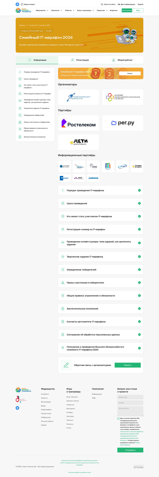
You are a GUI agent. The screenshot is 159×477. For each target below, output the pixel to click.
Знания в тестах (73, 401)
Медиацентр (41, 10)
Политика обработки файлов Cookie (79, 472)
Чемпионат (55, 10)
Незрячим (113, 10)
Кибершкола (46, 417)
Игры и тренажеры (84, 10)
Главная (22, 25)
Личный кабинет (47, 421)
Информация (97, 394)
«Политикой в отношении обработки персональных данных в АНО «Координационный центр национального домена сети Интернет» (131, 436)
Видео (43, 406)
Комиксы (70, 424)
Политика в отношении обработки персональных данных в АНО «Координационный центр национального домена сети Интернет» (79, 463)
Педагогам (101, 10)
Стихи (69, 428)
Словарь (70, 412)
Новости (44, 398)
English (140, 4)
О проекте (45, 394)
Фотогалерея (46, 402)
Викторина (71, 408)
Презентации (46, 413)
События (68, 10)
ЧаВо (94, 398)
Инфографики (46, 409)
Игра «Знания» (72, 397)
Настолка (70, 416)
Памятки (70, 420)
